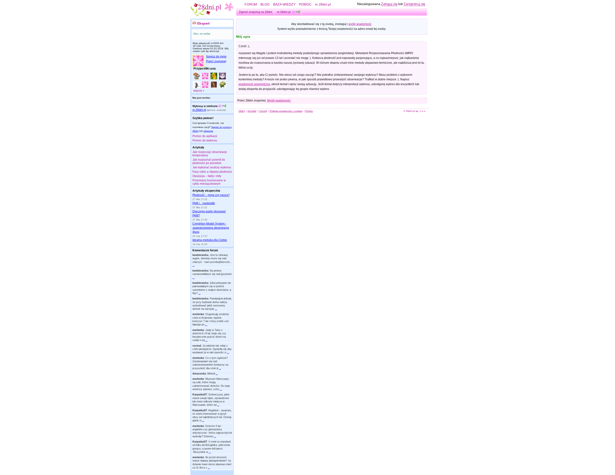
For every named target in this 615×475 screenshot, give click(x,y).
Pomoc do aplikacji (204, 136)
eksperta (208, 131)
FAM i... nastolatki (203, 203)
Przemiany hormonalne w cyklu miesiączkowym (209, 182)
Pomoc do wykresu (204, 140)
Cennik (263, 111)
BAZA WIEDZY (284, 4)
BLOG (265, 4)
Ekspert (203, 23)
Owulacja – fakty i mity (206, 176)
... (193, 265)
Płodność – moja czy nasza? (211, 195)
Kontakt (252, 111)
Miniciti (211, 373)
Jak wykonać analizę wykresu (211, 167)
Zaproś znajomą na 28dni (255, 12)
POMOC (305, 4)
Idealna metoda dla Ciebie (209, 240)
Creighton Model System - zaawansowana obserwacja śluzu (210, 228)
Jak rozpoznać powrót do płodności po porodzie (208, 161)
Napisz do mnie (216, 56)
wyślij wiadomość (360, 24)
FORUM (251, 4)
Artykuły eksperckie (206, 190)
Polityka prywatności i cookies (286, 111)
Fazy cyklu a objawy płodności (212, 171)
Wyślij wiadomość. (279, 100)
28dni (242, 111)
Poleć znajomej (216, 61)
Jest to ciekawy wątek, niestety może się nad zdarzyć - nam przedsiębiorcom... (212, 258)
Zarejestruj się (414, 4)
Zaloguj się (389, 4)
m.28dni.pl (323, 4)
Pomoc (309, 111)
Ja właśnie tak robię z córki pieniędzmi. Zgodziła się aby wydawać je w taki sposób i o (212, 349)
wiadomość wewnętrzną (254, 84)
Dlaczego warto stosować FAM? (209, 213)
